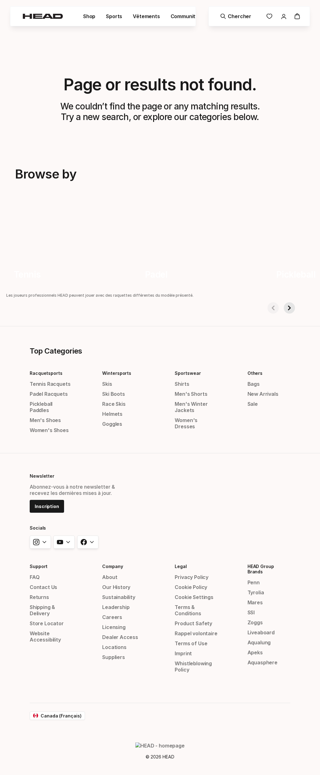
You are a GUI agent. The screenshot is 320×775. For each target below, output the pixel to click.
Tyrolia (256, 592)
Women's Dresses (186, 423)
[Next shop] (289, 308)
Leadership (115, 607)
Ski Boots (113, 394)
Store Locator (47, 623)
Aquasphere (263, 662)
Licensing (113, 627)
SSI (251, 612)
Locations (114, 647)
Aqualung (259, 642)
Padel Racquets (49, 394)
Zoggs (255, 622)
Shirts (182, 384)
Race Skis (113, 404)
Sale (253, 404)
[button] (89, 16)
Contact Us (43, 587)
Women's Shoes (49, 430)
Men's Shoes (45, 420)
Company (112, 566)
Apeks (255, 652)
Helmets (112, 414)
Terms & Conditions (188, 610)
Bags (254, 384)
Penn (254, 582)
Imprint (183, 653)
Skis (107, 384)
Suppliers (113, 657)
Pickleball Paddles (41, 407)
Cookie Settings (194, 597)
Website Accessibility (45, 636)
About (109, 577)
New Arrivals (263, 394)
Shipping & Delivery (42, 610)
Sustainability (118, 597)
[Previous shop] (273, 308)
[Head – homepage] (43, 16)
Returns (39, 597)
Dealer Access (120, 637)
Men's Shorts (191, 394)
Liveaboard (261, 632)
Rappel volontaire (196, 633)
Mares (255, 602)
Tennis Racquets (50, 384)
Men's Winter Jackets (191, 407)
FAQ (34, 577)
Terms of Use (191, 643)
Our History (116, 587)
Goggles (112, 424)
